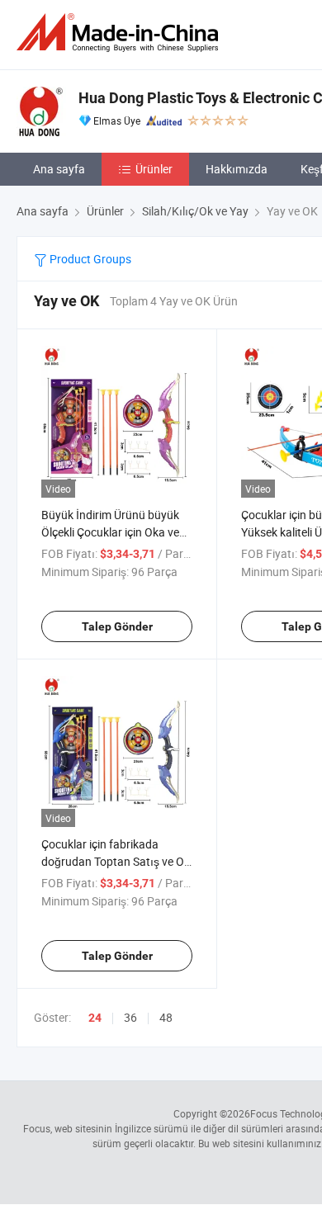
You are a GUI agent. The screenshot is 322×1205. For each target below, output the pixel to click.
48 (166, 1017)
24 (95, 1017)
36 (130, 1017)
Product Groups (89, 259)
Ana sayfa (59, 169)
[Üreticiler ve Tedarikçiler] (121, 32)
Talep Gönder (117, 626)
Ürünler (154, 169)
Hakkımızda (237, 169)
